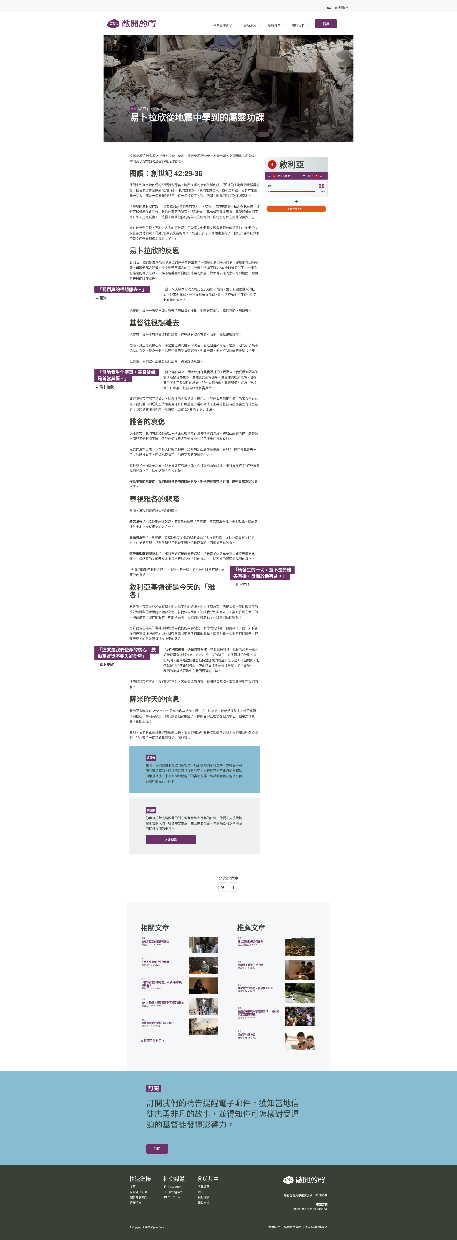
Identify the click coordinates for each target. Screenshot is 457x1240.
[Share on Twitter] (222, 887)
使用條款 (274, 1227)
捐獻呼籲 (203, 1197)
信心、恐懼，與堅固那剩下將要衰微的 (163, 1002)
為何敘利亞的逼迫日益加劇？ (158, 1023)
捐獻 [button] (326, 24)
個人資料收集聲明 (316, 1227)
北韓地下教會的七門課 (250, 965)
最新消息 (135, 1203)
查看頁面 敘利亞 (151, 1041)
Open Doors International (310, 1209)
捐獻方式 (203, 1203)
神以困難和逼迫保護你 (250, 941)
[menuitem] (338, 8)
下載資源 (203, 1187)
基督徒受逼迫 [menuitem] (223, 25)
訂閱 (157, 1149)
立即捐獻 (170, 840)
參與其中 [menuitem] (275, 25)
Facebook (174, 1187)
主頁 (133, 1187)
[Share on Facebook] (233, 887)
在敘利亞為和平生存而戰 (155, 962)
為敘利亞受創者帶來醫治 (155, 941)
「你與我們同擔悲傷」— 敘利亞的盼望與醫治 (162, 984)
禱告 (201, 1192)
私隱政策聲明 (292, 1227)
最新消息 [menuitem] (250, 25)
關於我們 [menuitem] (298, 25)
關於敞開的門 (138, 1197)
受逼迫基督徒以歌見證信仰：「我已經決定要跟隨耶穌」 (258, 1013)
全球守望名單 (138, 1192)
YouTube (174, 1197)
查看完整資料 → (296, 208)
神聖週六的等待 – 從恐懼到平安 (255, 988)
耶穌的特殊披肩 (246, 1034)
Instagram (175, 1192)
